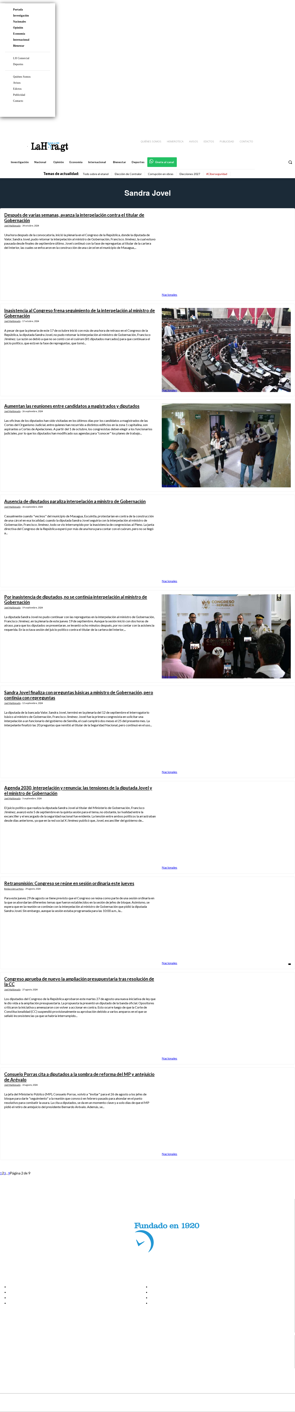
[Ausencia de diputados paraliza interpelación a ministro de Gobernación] (226, 541)
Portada (18, 9)
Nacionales (19, 21)
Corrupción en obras (160, 174)
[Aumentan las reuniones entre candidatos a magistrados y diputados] (226, 445)
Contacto (18, 100)
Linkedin (17, 1355)
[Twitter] (280, 125)
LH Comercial (21, 58)
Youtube (17, 1366)
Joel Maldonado (12, 225)
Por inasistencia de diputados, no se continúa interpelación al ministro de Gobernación (75, 599)
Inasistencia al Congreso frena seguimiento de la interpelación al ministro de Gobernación (79, 313)
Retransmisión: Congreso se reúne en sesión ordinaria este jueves (69, 883)
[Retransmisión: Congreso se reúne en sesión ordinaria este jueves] (226, 923)
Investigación (21, 15)
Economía (19, 33)
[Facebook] (259, 125)
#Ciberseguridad (216, 174)
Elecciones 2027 (190, 174)
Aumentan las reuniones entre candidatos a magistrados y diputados (71, 406)
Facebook (18, 1345)
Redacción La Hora (13, 888)
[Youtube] (287, 125)
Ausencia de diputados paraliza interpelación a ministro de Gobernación (75, 501)
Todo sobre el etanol (96, 174)
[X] (6, 1360)
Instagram (19, 1350)
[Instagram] (266, 125)
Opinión (18, 27)
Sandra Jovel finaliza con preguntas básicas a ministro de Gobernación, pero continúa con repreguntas (78, 695)
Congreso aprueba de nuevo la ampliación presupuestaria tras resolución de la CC (79, 981)
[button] (290, 162)
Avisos (16, 82)
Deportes (18, 64)
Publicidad (19, 94)
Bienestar (18, 45)
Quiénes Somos (22, 76)
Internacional (21, 39)
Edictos (17, 88)
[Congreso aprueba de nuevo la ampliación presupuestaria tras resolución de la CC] (226, 1018)
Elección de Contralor (128, 174)
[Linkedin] (273, 125)
